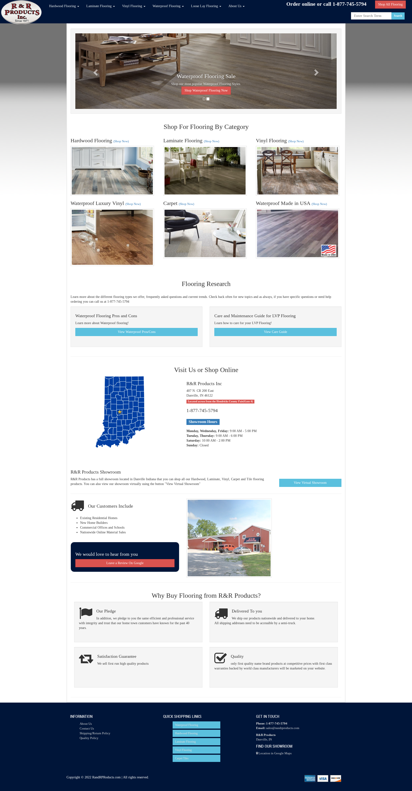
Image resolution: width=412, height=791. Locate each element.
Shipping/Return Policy (95, 733)
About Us (86, 723)
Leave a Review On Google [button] (125, 563)
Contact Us (87, 728)
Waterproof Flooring (186, 725)
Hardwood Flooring (186, 733)
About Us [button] (235, 6)
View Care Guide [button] (275, 332)
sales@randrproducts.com (282, 728)
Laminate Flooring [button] (99, 6)
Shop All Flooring (390, 4)
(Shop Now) (121, 141)
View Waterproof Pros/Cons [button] (136, 332)
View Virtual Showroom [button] (310, 483)
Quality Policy (89, 738)
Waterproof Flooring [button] (167, 6)
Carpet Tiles (182, 758)
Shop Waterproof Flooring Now (206, 90)
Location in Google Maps (275, 753)
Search (398, 15)
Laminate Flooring (185, 741)
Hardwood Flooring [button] (63, 6)
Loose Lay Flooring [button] (205, 6)
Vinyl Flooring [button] (132, 6)
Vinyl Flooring (183, 750)
